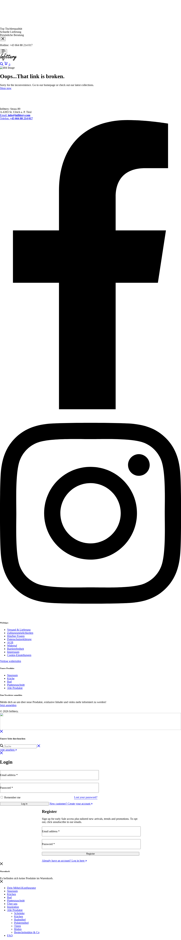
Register (90, 853)
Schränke (19, 913)
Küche (10, 678)
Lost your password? (85, 797)
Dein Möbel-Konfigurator (21, 887)
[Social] (90, 408)
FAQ (10, 935)
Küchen (11, 894)
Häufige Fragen (16, 636)
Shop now (5, 88)
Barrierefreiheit (15, 648)
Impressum (13, 651)
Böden (18, 929)
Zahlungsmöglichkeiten (20, 632)
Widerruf (12, 645)
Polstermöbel (21, 922)
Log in (24, 803)
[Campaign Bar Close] (3, 39)
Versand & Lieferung (19, 629)
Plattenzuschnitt (16, 684)
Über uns (12, 903)
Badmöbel (20, 919)
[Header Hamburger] (3, 51)
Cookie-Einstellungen (19, 655)
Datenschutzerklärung (19, 639)
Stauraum (12, 675)
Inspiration (13, 906)
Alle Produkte (15, 687)
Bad (9, 681)
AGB (10, 642)
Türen (17, 925)
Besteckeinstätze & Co (26, 932)
